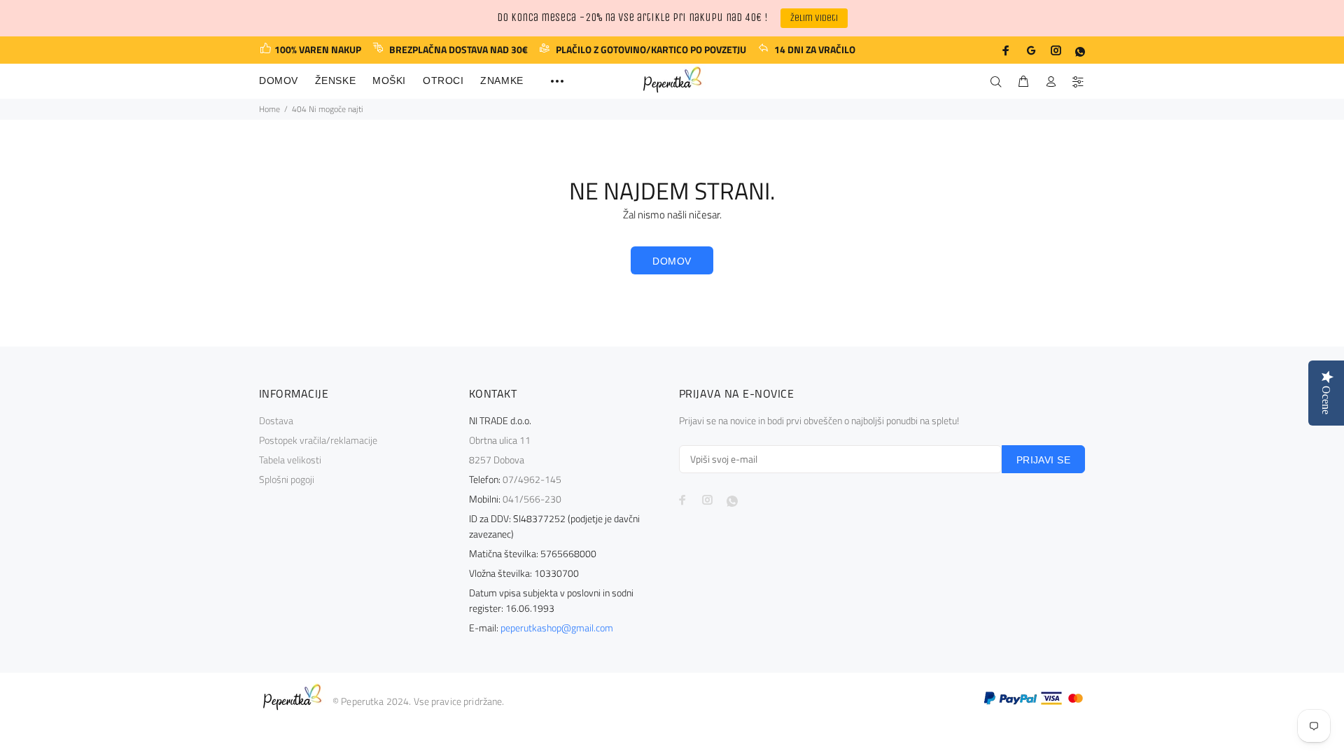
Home (269, 108)
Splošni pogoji (286, 479)
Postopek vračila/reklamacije (318, 440)
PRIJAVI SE (1043, 459)
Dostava (276, 420)
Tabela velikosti (290, 459)
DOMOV (671, 261)
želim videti (814, 18)
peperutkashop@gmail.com (556, 627)
